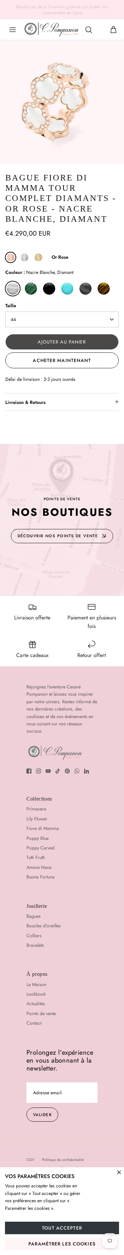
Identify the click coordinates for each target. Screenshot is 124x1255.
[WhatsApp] (76, 771)
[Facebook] (28, 771)
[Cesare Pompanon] (51, 30)
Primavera (36, 809)
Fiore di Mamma (42, 828)
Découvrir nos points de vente (58, 536)
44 (13, 319)
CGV (30, 1159)
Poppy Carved (40, 847)
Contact (33, 1023)
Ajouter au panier (62, 342)
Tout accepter (62, 1228)
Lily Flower (36, 818)
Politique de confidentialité (63, 1159)
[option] (62, 102)
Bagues (33, 916)
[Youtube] (48, 771)
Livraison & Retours (25, 402)
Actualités (35, 1003)
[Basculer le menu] (12, 29)
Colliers (34, 935)
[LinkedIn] (86, 771)
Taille (10, 306)
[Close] (119, 1172)
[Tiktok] (57, 771)
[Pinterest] (67, 771)
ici (115, 9)
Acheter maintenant (62, 360)
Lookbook (36, 994)
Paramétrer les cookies (62, 1243)
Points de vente (41, 1013)
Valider (42, 1115)
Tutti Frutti (35, 857)
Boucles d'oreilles (43, 925)
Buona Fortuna (40, 877)
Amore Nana (39, 867)
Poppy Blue (37, 838)
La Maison (36, 984)
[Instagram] (38, 771)
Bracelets (35, 945)
